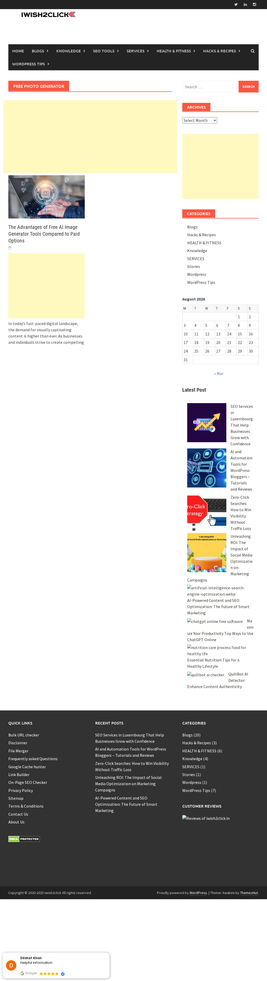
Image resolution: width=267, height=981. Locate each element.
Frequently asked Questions (33, 758)
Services (135, 50)
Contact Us (18, 814)
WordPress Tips (28, 63)
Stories (193, 266)
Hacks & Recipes (201, 234)
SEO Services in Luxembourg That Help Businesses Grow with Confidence (241, 425)
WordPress (198, 876)
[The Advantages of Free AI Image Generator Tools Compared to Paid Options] (46, 196)
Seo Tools (103, 50)
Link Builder (18, 774)
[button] (109, 953)
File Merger (18, 750)
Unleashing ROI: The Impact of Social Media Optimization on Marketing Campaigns (128, 783)
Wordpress (196, 274)
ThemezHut (249, 876)
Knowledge (197, 250)
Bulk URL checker (23, 735)
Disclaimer (17, 742)
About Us (16, 821)
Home (18, 50)
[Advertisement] (90, 136)
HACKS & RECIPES (219, 50)
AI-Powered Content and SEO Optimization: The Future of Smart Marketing (218, 606)
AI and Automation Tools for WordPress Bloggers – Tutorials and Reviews (241, 470)
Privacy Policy (20, 790)
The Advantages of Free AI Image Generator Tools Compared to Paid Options (44, 234)
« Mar (218, 373)
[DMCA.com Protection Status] (24, 838)
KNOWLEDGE (68, 50)
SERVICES (195, 258)
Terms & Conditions (26, 806)
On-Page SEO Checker (27, 782)
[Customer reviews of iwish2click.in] (206, 817)
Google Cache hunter (27, 766)
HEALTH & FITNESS (174, 50)
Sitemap (15, 798)
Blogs (38, 50)
